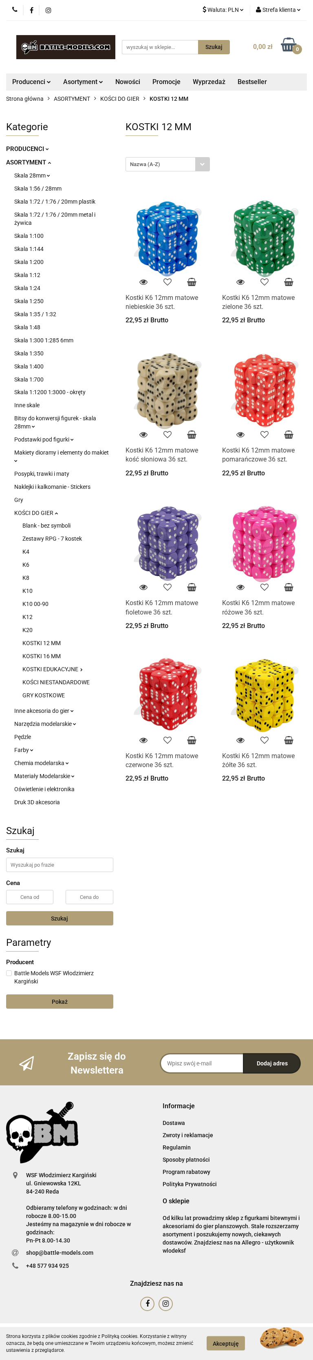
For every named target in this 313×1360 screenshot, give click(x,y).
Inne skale (27, 405)
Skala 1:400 (29, 366)
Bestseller (252, 82)
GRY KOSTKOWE (43, 695)
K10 (27, 591)
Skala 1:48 (27, 327)
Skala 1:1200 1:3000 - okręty (50, 392)
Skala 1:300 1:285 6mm (43, 340)
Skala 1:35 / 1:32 (35, 314)
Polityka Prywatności (190, 1184)
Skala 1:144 (29, 249)
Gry (18, 500)
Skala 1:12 (27, 275)
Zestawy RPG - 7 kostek (52, 538)
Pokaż (60, 1001)
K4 (25, 551)
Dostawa (174, 1123)
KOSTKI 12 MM (41, 643)
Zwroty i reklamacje (188, 1135)
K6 (25, 564)
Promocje (166, 82)
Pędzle (22, 737)
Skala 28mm (30, 175)
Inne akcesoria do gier (42, 711)
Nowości (127, 82)
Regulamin (177, 1147)
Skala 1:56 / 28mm (38, 188)
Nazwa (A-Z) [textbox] (145, 164)
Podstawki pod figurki (42, 439)
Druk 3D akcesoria (37, 802)
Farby (22, 750)
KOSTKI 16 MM (41, 656)
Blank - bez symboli (46, 525)
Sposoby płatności (186, 1159)
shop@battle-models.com (59, 1252)
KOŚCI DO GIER (34, 513)
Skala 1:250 (29, 301)
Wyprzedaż (209, 82)
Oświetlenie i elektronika (44, 789)
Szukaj (59, 918)
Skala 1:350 (29, 353)
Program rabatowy (186, 1172)
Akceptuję (226, 1343)
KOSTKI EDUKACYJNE (50, 669)
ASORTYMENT (27, 162)
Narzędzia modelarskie (43, 724)
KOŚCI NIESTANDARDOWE (56, 682)
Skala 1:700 (29, 379)
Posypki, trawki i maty (41, 473)
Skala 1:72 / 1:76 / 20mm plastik (54, 201)
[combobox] (168, 164)
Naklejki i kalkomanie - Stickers (52, 487)
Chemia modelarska (40, 763)
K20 (27, 630)
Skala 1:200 (29, 262)
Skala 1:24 (27, 288)
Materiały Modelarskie (42, 776)
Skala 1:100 (29, 236)
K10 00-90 (35, 604)
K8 (25, 578)
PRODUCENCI (26, 149)
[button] (179, 1106)
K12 (27, 617)
